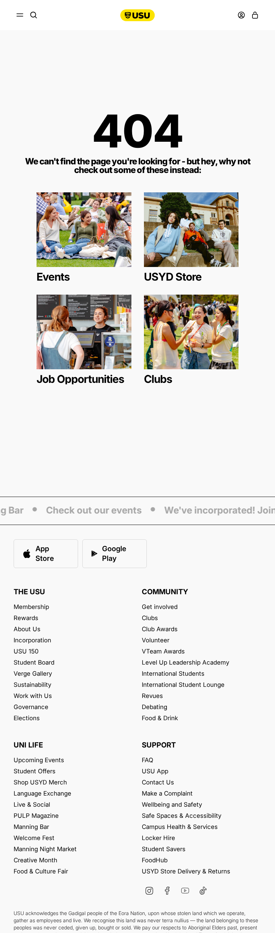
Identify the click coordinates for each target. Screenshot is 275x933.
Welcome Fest (34, 838)
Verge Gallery (33, 674)
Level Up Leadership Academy (185, 663)
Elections (27, 718)
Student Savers (163, 849)
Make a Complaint (167, 794)
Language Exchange (42, 794)
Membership (31, 607)
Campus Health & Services (180, 827)
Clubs (150, 618)
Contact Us (158, 782)
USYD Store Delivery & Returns (186, 871)
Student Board (34, 663)
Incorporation (32, 640)
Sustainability (32, 685)
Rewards (26, 618)
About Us (27, 629)
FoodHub (155, 860)
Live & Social (32, 805)
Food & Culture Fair (41, 871)
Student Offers (35, 771)
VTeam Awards (163, 651)
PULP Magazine (36, 816)
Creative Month (35, 860)
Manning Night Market (45, 849)
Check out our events (89, 511)
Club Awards (160, 629)
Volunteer (155, 640)
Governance (31, 707)
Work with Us (33, 696)
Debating (154, 707)
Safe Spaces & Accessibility (181, 816)
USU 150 (26, 651)
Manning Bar (31, 827)
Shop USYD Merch (40, 782)
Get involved (160, 607)
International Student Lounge (183, 685)
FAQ (147, 760)
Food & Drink (160, 718)
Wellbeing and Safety (172, 805)
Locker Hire (158, 838)
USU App (155, 771)
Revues (152, 696)
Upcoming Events (39, 760)
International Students (173, 674)
